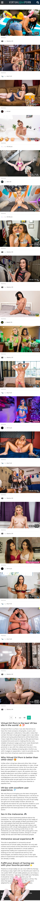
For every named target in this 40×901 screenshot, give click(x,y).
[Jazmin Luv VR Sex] (20, 198)
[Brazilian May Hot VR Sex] (20, 304)
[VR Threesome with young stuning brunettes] (20, 23)
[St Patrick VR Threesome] (20, 339)
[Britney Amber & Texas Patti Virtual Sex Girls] (20, 620)
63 (24, 717)
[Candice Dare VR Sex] (20, 444)
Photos (3, 37)
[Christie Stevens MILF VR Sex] (20, 374)
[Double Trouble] (20, 233)
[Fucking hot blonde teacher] (20, 656)
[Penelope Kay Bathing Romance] (20, 128)
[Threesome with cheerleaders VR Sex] (20, 480)
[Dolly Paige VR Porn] (20, 269)
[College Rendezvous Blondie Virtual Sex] (20, 691)
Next (29, 718)
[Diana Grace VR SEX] (20, 93)
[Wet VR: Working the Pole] (20, 163)
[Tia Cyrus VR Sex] (20, 585)
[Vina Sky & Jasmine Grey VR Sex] (20, 550)
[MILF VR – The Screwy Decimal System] (20, 58)
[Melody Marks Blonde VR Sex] (20, 515)
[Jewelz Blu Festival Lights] (20, 409)
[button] (4, 6)
